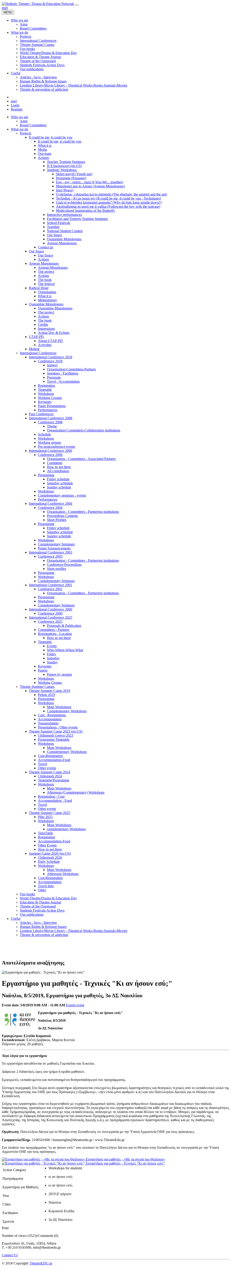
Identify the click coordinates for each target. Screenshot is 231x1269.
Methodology (47, 300)
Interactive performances (64, 215)
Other (42, 890)
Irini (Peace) (64, 190)
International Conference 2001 (50, 585)
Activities (44, 345)
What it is (44, 145)
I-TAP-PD (36, 337)
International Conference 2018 (50, 357)
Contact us (45, 247)
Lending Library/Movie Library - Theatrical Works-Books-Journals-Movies (73, 931)
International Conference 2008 (50, 418)
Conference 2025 (50, 621)
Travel (42, 764)
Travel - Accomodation (63, 381)
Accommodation (50, 719)
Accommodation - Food (55, 800)
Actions (43, 158)
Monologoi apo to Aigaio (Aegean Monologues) (90, 186)
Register (17, 109)
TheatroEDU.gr (41, 1263)
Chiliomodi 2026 (50, 857)
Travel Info (46, 886)
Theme (52, 426)
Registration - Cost (51, 796)
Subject (52, 365)
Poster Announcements (54, 548)
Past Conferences (41, 414)
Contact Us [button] (10, 1255)
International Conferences (38, 353)
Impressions (46, 328)
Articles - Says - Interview (38, 923)
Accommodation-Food (54, 760)
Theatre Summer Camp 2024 (49, 772)
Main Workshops (59, 707)
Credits (43, 324)
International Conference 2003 (50, 552)
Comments (54, 463)
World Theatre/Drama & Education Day (48, 898)
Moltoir (34, 349)
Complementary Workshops (67, 711)
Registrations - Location (55, 634)
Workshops (46, 394)
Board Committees (33, 125)
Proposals (54, 377)
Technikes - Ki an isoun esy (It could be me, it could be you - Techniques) (108, 198)
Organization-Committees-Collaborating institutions (83, 430)
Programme (46, 475)
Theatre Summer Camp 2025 (49, 813)
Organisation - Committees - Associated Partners (81, 459)
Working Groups (50, 398)
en (3, 8)
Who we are (19, 117)
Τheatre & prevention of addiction (44, 935)
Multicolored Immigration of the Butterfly (85, 210)
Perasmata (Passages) (71, 178)
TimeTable (45, 833)
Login (15, 105)
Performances (47, 410)
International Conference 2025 (50, 617)
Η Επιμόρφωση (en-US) (64, 166)
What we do (19, 129)
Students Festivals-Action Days (42, 910)
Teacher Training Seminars (66, 162)
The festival (46, 284)
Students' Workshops (62, 170)
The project (46, 272)
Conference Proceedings (64, 564)
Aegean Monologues (62, 243)
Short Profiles (56, 520)
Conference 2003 (50, 556)
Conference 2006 (50, 455)
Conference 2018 (50, 361)
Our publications (32, 914)
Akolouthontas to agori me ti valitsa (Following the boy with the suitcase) (108, 206)
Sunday (52, 662)
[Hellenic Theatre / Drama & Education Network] (38, 4)
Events (52, 646)
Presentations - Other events (58, 727)
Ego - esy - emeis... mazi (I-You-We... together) (89, 182)
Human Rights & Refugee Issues (43, 927)
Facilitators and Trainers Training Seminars (77, 219)
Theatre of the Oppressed (38, 906)
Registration (46, 385)
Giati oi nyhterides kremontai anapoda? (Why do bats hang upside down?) (109, 202)
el (6, 8)
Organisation (47, 292)
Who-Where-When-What (65, 650)
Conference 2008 (50, 422)
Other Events (47, 845)
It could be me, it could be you (50, 137)
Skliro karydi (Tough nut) (74, 174)
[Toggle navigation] (77, 5)
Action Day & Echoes (53, 333)
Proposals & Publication (64, 625)
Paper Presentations (52, 406)
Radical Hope (39, 288)
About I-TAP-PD (50, 341)
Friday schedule (58, 479)
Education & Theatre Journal (40, 902)
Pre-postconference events (56, 446)
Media (42, 149)
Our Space (54, 235)
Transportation (48, 723)
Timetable (45, 390)
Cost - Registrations (52, 715)
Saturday (53, 658)
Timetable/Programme (53, 780)
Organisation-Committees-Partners (71, 369)
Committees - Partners (53, 630)
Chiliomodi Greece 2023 (55, 735)
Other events (47, 768)
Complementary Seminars (56, 544)
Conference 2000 (50, 613)
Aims (24, 121)
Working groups (49, 442)
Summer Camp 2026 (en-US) (50, 853)
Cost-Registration (50, 756)
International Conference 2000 (50, 609)
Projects (25, 133)
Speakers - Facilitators (62, 373)
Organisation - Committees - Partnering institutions (83, 512)
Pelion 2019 (46, 695)
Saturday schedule (60, 483)
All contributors (58, 471)
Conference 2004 (50, 507)
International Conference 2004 (50, 503)
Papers (42, 670)
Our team (44, 154)
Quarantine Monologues (64, 239)
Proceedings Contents (62, 516)
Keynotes (44, 402)
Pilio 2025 (45, 817)
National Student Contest (65, 231)
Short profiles (56, 569)
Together (53, 227)
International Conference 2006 (50, 451)
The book (45, 280)
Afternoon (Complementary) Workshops (75, 792)
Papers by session (59, 674)
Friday (51, 654)
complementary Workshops (66, 829)
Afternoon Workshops (63, 874)
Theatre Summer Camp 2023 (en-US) (56, 731)
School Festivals (58, 223)
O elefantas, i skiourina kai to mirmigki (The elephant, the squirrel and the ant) (111, 194)
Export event (75, 1005)
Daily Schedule (49, 861)
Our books (27, 894)
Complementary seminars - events (62, 495)
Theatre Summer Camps (37, 687)
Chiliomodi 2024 (50, 776)
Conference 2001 (50, 589)
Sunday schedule (59, 487)
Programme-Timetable (53, 739)
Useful (15, 918)
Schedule (44, 434)
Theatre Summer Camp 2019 (49, 691)
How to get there (59, 467)
